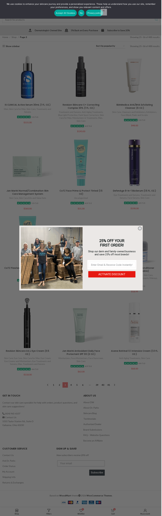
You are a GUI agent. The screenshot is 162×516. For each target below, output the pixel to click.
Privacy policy (94, 13)
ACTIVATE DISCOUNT (111, 274)
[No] (104, 12)
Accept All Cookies (65, 13)
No (81, 13)
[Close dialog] (139, 228)
